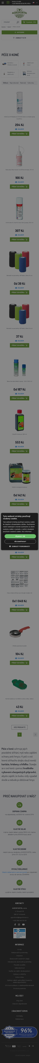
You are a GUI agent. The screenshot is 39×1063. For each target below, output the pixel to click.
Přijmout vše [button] (20, 536)
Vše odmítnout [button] (20, 541)
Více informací (27, 531)
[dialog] (19, 531)
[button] (19, 546)
